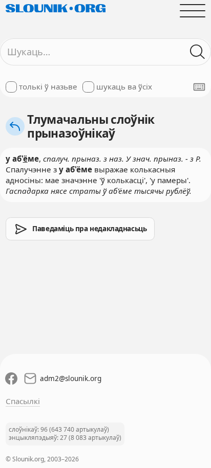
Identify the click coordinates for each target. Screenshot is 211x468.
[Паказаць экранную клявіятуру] (199, 87)
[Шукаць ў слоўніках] (198, 52)
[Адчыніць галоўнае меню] (193, 10)
